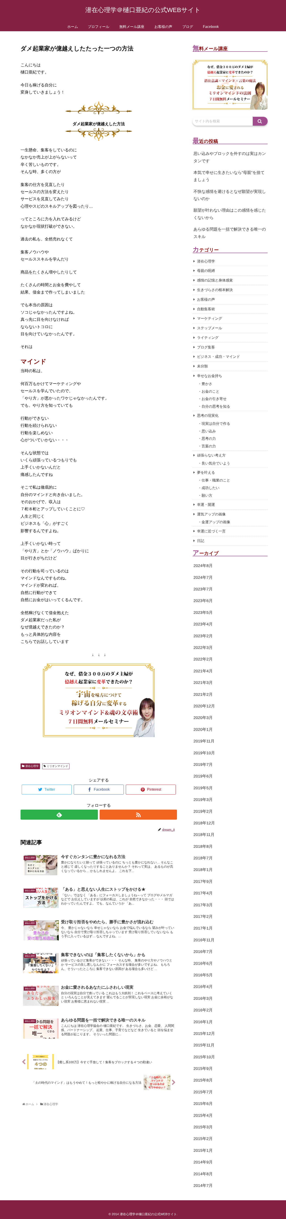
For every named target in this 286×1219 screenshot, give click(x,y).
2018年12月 (204, 823)
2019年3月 (203, 799)
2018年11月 (203, 834)
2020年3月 (203, 717)
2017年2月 (203, 916)
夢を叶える (206, 472)
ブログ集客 (206, 347)
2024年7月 (203, 577)
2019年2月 (203, 811)
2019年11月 (203, 741)
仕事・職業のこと (216, 480)
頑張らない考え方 (211, 455)
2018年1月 (203, 869)
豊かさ (207, 384)
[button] (260, 121)
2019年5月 (203, 788)
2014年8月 (203, 1174)
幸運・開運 (206, 504)
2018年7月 (203, 858)
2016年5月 (203, 975)
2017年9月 (203, 881)
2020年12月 (204, 706)
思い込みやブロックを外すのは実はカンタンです (229, 157)
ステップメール (209, 328)
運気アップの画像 (211, 514)
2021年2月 (203, 694)
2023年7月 (203, 589)
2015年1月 (203, 1150)
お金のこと (210, 391)
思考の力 (209, 438)
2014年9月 (203, 1162)
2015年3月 (203, 1127)
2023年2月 (203, 636)
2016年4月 (203, 986)
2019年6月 (203, 776)
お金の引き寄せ (214, 399)
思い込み (209, 431)
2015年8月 (203, 1080)
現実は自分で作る (216, 423)
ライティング (208, 338)
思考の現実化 (208, 415)
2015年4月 (203, 1115)
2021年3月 (203, 682)
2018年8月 (203, 846)
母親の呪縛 (206, 271)
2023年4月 (203, 624)
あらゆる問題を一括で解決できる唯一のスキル (229, 233)
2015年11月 (203, 1045)
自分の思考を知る (216, 406)
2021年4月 (203, 671)
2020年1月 (203, 729)
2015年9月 (203, 1068)
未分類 (202, 366)
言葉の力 (209, 446)
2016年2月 (203, 1010)
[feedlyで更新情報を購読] (59, 815)
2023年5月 (203, 612)
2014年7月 (203, 1185)
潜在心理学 (32, 766)
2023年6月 (203, 600)
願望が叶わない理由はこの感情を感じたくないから (229, 214)
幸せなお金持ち (209, 376)
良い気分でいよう (216, 463)
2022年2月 (203, 659)
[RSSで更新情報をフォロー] (138, 815)
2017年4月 (203, 893)
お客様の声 (206, 299)
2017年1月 (203, 928)
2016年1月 (203, 1022)
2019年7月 (203, 764)
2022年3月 (203, 647)
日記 (200, 541)
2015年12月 (204, 1033)
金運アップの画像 (216, 522)
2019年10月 (204, 753)
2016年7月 (203, 951)
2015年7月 (203, 1092)
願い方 (207, 495)
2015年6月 (203, 1103)
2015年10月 (204, 1057)
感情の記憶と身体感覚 (215, 280)
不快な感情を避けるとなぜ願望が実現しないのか (229, 195)
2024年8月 (203, 565)
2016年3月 (203, 998)
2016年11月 (203, 940)
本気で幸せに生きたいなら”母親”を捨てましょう (229, 176)
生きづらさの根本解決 (215, 290)
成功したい (210, 488)
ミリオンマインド (57, 766)
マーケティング (209, 318)
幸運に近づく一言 (211, 531)
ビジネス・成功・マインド (218, 356)
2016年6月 (203, 963)
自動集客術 (206, 309)
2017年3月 (203, 905)
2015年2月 (203, 1138)
